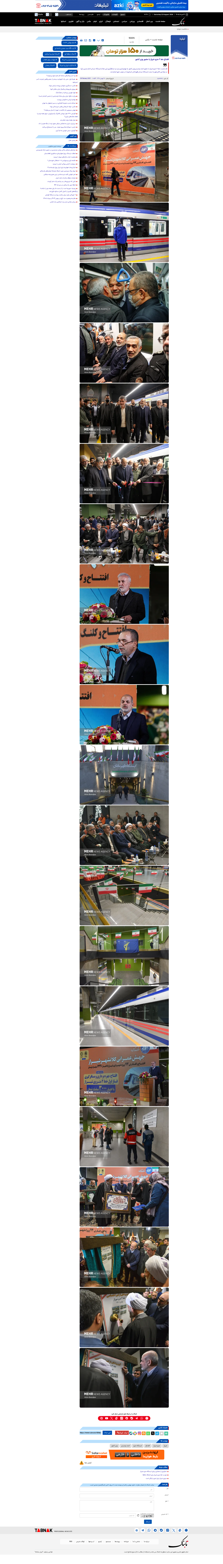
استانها (63, 21)
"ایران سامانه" (39, 1552)
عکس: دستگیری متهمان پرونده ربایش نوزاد (62, 86)
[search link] (56, 14)
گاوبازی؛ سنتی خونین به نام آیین (66, 131)
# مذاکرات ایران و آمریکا (68, 65)
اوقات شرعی (80, 1541)
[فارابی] (124, 50)
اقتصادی (140, 21)
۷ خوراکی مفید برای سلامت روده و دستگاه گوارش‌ (60, 195)
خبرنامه (126, 1541)
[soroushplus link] (126, 1418)
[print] (81, 40)
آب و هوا (91, 1541)
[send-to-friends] (86, 40)
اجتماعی (116, 21)
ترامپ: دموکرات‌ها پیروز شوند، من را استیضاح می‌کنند (59, 127)
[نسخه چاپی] (166, 1433)
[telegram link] (136, 1418)
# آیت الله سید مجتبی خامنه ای (65, 48)
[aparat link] (101, 1418)
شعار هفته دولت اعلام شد (68, 120)
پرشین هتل (72, 140)
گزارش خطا (88, 1463)
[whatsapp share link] (148, 1433)
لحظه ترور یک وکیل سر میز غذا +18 (65, 185)
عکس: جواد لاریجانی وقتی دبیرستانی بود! (63, 107)
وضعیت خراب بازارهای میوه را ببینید (64, 157)
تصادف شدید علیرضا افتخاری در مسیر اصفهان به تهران (59, 103)
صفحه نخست (160, 21)
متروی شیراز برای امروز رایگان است (156, 1478)
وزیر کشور (114, 1446)
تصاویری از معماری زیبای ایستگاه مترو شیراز (153, 1471)
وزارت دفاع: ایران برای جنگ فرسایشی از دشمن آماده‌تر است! (57, 96)
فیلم (95, 21)
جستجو (108, 1541)
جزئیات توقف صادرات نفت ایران (66, 178)
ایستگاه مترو (137, 1446)
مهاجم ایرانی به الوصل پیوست (66, 100)
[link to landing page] (178, 21)
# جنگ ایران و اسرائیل (52, 54)
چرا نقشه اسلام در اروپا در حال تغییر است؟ (171, 29)
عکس (89, 21)
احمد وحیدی (125, 1446)
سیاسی (124, 21)
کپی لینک (107, 1432)
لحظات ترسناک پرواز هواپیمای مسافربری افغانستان (60, 153)
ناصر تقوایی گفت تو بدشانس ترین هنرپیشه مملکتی (60, 174)
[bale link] (131, 1418)
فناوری (71, 21)
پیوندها (81, 14)
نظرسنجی (90, 14)
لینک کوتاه (123, 1433)
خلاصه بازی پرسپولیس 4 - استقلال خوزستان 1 (61, 160)
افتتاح (148, 1446)
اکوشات (114, 14)
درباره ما (146, 1541)
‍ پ (98, 40)
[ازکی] (150, 5)
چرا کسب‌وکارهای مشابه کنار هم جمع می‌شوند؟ (61, 76)
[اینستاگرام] (139, 1433)
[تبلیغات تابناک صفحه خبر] (179, 48)
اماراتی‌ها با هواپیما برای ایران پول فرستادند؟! (61, 167)
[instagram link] (121, 1418)
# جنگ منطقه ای (70, 54)
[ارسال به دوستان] (162, 1433)
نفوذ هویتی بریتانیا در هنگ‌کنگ (66, 93)
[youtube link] (106, 1418)
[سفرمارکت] (124, 1455)
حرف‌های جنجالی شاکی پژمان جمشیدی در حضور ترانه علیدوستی (56, 150)
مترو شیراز (156, 1446)
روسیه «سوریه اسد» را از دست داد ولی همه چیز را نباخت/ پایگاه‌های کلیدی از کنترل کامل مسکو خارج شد (59, 190)
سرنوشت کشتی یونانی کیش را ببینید (64, 164)
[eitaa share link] (144, 1433)
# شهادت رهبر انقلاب (50, 60)
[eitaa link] (116, 1418)
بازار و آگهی (80, 21)
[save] (90, 40)
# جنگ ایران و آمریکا (69, 60)
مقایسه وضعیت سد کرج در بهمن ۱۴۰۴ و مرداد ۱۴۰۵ (59, 198)
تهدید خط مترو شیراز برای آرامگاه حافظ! (155, 1475)
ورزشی (132, 21)
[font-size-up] (102, 40)
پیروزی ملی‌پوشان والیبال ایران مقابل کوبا (63, 89)
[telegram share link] (157, 1433)
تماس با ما (136, 1541)
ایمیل (166, 1495)
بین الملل (149, 21)
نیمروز (123, 14)
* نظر (166, 1501)
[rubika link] (146, 1418)
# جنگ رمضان (49, 65)
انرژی (101, 21)
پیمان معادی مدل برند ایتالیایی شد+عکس (63, 202)
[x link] (111, 1418)
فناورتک (106, 14)
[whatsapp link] (141, 1418)
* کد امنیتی (164, 1514)
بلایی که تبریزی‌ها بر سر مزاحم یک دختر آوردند (61, 181)
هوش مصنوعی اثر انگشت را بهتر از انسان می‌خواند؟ (60, 110)
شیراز (165, 1446)
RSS (70, 1541)
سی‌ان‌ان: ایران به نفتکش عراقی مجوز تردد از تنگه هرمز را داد (57, 124)
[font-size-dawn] (94, 40)
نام (167, 1489)
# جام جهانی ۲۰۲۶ (69, 43)
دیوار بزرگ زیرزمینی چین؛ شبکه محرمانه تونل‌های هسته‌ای (58, 171)
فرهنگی (107, 21)
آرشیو (98, 14)
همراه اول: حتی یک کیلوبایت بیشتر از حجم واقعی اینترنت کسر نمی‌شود (57, 80)
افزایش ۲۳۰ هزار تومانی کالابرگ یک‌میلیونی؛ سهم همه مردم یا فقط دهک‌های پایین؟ (57, 115)
